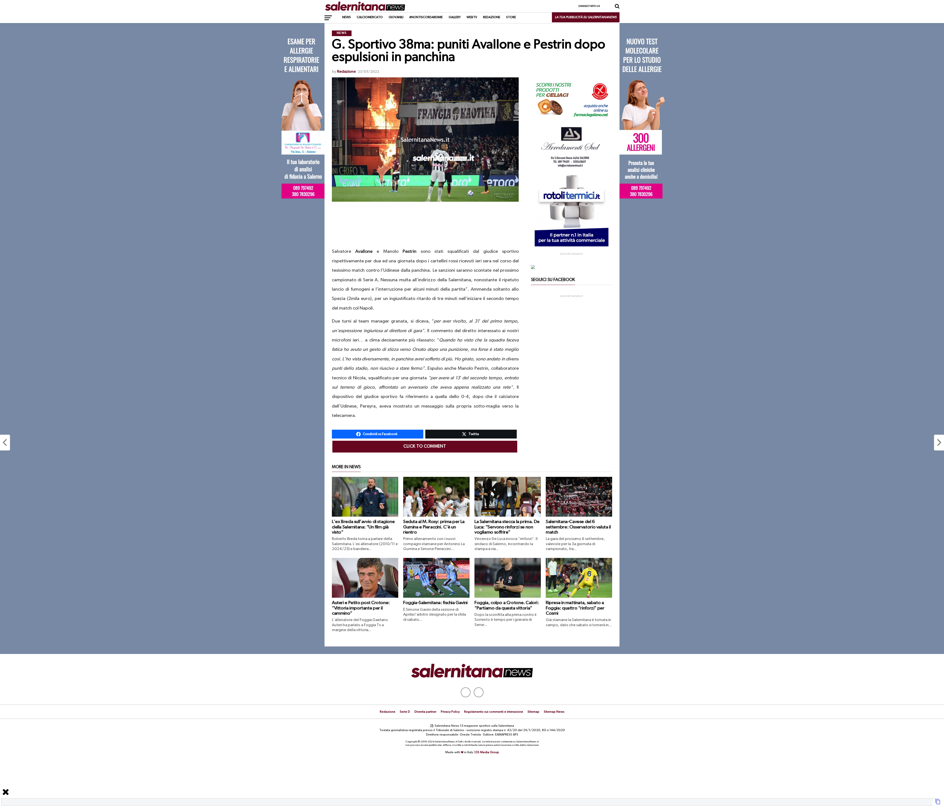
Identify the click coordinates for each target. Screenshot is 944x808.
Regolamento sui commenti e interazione (493, 711)
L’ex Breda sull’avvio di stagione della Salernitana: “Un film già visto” (363, 526)
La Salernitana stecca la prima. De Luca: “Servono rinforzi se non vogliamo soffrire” (507, 526)
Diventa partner (425, 711)
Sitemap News (554, 711)
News (346, 17)
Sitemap (533, 711)
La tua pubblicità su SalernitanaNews (586, 17)
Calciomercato (370, 17)
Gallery (455, 17)
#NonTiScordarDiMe (426, 17)
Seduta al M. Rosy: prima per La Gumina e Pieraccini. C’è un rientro (434, 526)
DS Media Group (487, 752)
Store (511, 17)
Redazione (491, 17)
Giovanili (396, 17)
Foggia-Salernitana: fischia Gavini (435, 602)
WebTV (472, 17)
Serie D (405, 711)
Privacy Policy (450, 711)
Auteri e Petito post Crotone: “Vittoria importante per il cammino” (361, 607)
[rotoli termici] (571, 245)
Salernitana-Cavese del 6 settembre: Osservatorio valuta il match (578, 526)
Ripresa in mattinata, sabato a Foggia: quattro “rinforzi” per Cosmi (575, 607)
